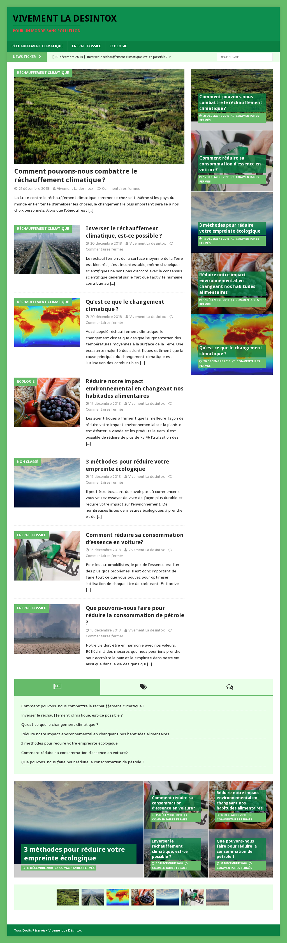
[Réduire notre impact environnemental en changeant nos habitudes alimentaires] (142, 897)
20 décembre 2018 (106, 243)
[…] (90, 210)
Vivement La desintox (75, 188)
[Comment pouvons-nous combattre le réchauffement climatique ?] (99, 116)
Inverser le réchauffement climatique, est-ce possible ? (72, 715)
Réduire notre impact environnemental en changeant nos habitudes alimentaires (135, 388)
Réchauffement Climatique (37, 46)
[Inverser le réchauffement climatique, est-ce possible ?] (93, 897)
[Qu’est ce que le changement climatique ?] (118, 897)
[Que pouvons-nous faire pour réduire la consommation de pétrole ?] (217, 897)
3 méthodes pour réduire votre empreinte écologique (229, 228)
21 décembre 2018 (34, 188)
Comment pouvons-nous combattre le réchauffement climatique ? (230, 102)
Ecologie (118, 46)
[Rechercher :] (245, 56)
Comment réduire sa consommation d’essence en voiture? (230, 163)
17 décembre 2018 (105, 403)
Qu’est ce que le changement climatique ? (59, 724)
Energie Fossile (86, 46)
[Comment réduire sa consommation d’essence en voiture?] (192, 897)
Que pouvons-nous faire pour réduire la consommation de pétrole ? (135, 615)
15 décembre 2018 (105, 476)
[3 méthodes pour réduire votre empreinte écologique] (167, 897)
